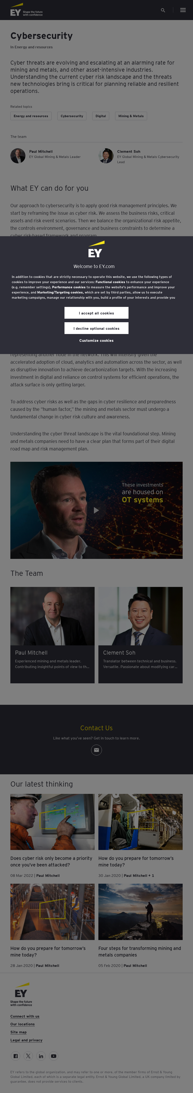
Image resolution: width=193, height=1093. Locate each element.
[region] (96, 295)
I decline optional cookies (96, 328)
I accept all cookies (96, 312)
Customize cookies (96, 340)
